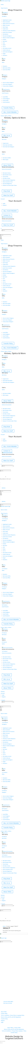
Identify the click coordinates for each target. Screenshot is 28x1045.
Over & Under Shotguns (8, 82)
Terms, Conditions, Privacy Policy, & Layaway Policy (12, 1015)
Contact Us (6, 215)
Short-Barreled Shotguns (8, 146)
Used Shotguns (6, 98)
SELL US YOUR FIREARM (11, 619)
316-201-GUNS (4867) (8, 1001)
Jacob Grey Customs (7, 32)
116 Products (5, 518)
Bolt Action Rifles (7, 68)
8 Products (4, 632)
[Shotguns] (4, 75)
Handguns (5, 14)
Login (4, 203)
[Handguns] (5, 12)
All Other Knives (6, 178)
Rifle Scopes (5, 159)
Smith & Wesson (6, 50)
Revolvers (5, 55)
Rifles (3, 60)
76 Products (4, 651)
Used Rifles (5, 97)
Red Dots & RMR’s (7, 157)
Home (4, 926)
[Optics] (4, 638)
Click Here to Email (7, 1003)
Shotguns (4, 76)
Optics (4, 152)
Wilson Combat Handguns (9, 37)
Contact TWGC (4, 1013)
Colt (4, 43)
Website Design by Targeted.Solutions (14, 1037)
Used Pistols (5, 100)
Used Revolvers (6, 102)
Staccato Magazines (7, 183)
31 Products (4, 568)
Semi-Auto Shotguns (7, 84)
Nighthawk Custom (7, 20)
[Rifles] (4, 58)
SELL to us (6, 135)
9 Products (4, 586)
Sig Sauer (5, 41)
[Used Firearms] (6, 89)
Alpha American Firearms (8, 23)
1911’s (4, 46)
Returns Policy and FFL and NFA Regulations (11, 1017)
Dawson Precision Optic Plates (10, 185)
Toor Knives (5, 176)
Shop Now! (6, 191)
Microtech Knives (7, 173)
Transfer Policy (8, 108)
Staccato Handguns (7, 36)
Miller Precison (6, 25)
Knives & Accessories (8, 167)
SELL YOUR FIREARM (10, 112)
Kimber (4, 39)
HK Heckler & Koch (7, 48)
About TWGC (7, 165)
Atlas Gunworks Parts (8, 181)
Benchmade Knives (7, 174)
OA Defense (5, 34)
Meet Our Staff (8, 195)
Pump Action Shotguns (8, 86)
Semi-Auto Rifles (6, 69)
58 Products (4, 605)
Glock (4, 44)
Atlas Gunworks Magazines (9, 180)
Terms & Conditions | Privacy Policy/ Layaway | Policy (14, 1031)
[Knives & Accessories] (7, 217)
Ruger (4, 53)
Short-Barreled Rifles (7, 145)
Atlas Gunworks (6, 21)
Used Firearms (6, 91)
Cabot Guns (5, 28)
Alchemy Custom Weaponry (9, 30)
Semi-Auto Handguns (8, 51)
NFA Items (5, 137)
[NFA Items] (5, 629)
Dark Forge (5, 27)
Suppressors (6, 143)
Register (5, 205)
